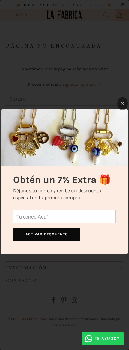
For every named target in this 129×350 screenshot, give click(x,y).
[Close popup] (122, 103)
